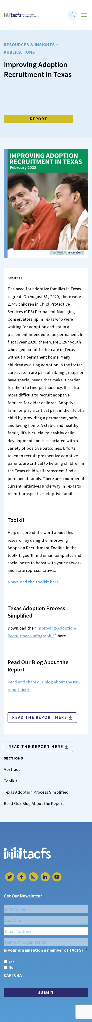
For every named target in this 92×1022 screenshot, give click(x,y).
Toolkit (10, 781)
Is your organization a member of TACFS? (45, 950)
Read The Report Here (39, 717)
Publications (19, 52)
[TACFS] (21, 15)
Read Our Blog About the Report (34, 803)
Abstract (12, 769)
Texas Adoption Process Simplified (36, 792)
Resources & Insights (29, 44)
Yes (11, 961)
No (11, 967)
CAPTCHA (13, 975)
